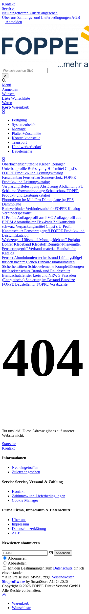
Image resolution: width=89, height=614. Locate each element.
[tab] (20, 603)
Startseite (9, 444)
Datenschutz (62, 568)
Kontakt (8, 4)
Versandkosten (63, 577)
